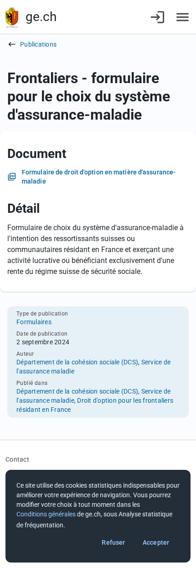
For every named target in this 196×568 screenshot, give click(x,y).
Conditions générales (46, 514)
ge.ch (41, 16)
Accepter (156, 542)
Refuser (113, 542)
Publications (38, 44)
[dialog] (98, 516)
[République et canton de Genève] (11, 17)
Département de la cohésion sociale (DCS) (77, 362)
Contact (17, 459)
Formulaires (34, 322)
